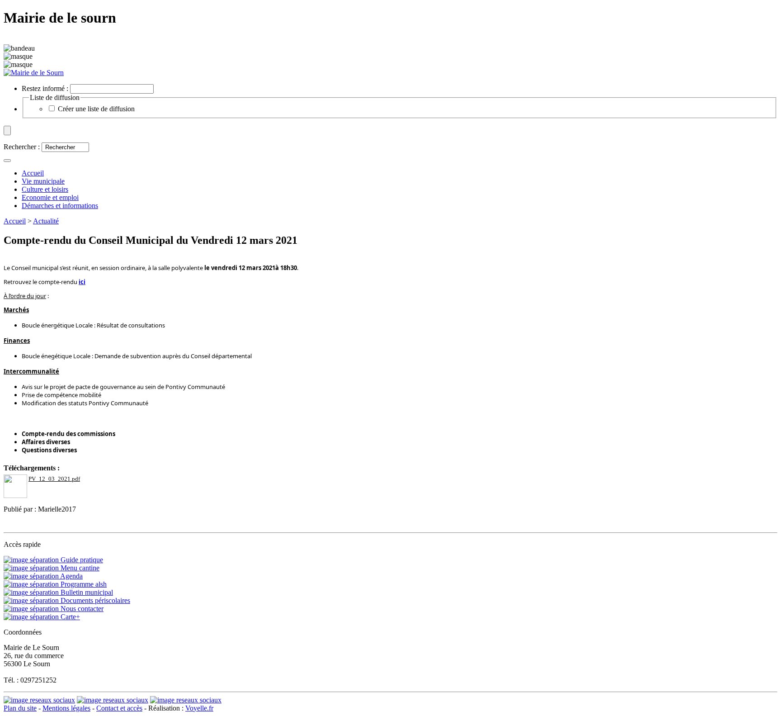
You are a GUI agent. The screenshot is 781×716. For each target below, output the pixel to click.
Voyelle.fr (199, 708)
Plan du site (20, 708)
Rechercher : (22, 147)
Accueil (15, 221)
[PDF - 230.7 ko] (15, 495)
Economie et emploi (50, 197)
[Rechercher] (7, 160)
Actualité (46, 221)
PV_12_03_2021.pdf (54, 479)
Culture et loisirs (45, 189)
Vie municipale (43, 181)
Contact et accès (119, 708)
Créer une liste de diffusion (96, 109)
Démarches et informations (60, 205)
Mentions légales (66, 708)
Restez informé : (45, 88)
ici (82, 282)
